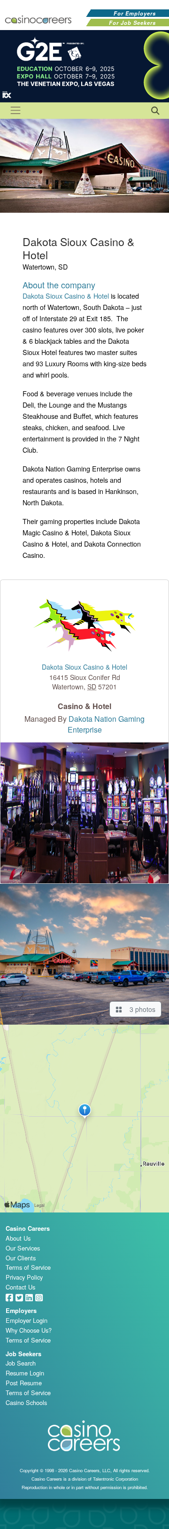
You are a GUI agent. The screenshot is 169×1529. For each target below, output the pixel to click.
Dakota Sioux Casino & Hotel (66, 296)
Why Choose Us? (29, 1330)
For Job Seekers (132, 22)
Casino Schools (26, 1402)
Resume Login (25, 1372)
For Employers (135, 13)
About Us (18, 1238)
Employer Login (26, 1320)
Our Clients (21, 1257)
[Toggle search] (154, 109)
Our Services (23, 1247)
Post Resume (24, 1382)
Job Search (21, 1363)
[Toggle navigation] (15, 110)
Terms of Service (28, 1267)
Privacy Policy (24, 1277)
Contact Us (20, 1286)
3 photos (140, 1009)
